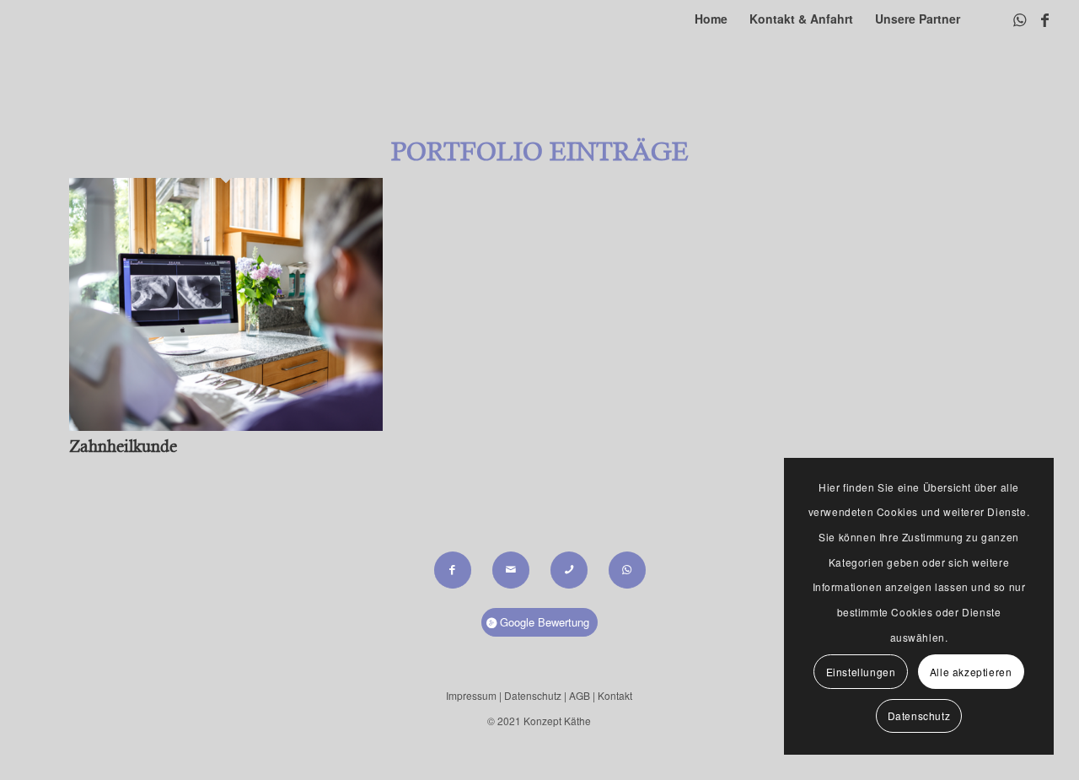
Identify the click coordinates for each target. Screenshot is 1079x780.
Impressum (471, 695)
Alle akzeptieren (971, 671)
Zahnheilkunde (123, 446)
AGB (579, 695)
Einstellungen (861, 671)
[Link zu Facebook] (1044, 18)
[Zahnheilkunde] (226, 424)
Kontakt (615, 695)
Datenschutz (534, 695)
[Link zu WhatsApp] (1019, 18)
